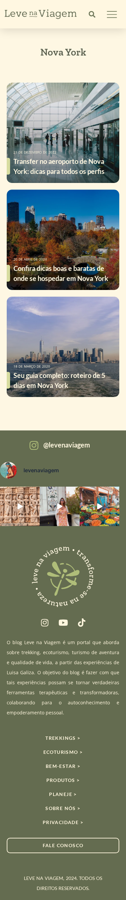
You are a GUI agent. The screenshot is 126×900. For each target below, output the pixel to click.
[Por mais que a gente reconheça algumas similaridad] (20, 506)
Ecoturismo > (63, 752)
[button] (92, 14)
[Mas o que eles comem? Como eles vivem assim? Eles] (59, 506)
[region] (63, 847)
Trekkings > (62, 738)
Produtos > (63, 780)
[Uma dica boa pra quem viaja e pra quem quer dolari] (99, 506)
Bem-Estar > (63, 766)
